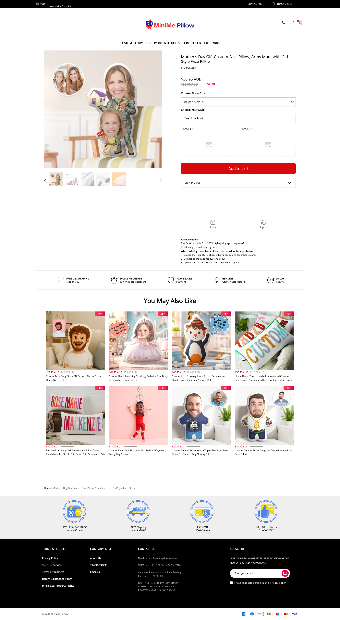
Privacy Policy (50, 558)
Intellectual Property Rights (58, 585)
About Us (95, 558)
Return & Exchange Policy (57, 579)
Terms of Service (51, 565)
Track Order (284, 3)
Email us (95, 572)
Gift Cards (212, 43)
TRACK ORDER (98, 565)
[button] (53, 109)
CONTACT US (255, 3)
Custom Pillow (131, 43)
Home (47, 488)
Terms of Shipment (53, 572)
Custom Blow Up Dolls (163, 43)
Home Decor (192, 43)
